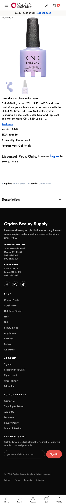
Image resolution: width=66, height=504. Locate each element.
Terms (17, 480)
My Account (10, 375)
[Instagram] (15, 284)
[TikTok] (23, 284)
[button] (28, 75)
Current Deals (11, 300)
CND (15, 129)
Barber (7, 344)
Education (9, 386)
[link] (59, 500)
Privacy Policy (11, 422)
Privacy (7, 480)
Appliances (10, 333)
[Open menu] (6, 5)
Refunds (28, 480)
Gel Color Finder (13, 311)
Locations (9, 417)
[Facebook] (7, 284)
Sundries (8, 338)
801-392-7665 (11, 255)
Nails (6, 322)
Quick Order (10, 305)
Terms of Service (12, 428)
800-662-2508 (11, 258)
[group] (9, 87)
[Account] (46, 5)
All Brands (9, 349)
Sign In (8, 364)
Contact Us (9, 400)
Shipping (40, 480)
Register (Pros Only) (14, 369)
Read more (7, 124)
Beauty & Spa (11, 327)
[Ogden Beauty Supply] (21, 5)
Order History (11, 380)
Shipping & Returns (14, 406)
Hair (6, 316)
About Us (9, 412)
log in (54, 156)
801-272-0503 (44, 13)
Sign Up (54, 454)
